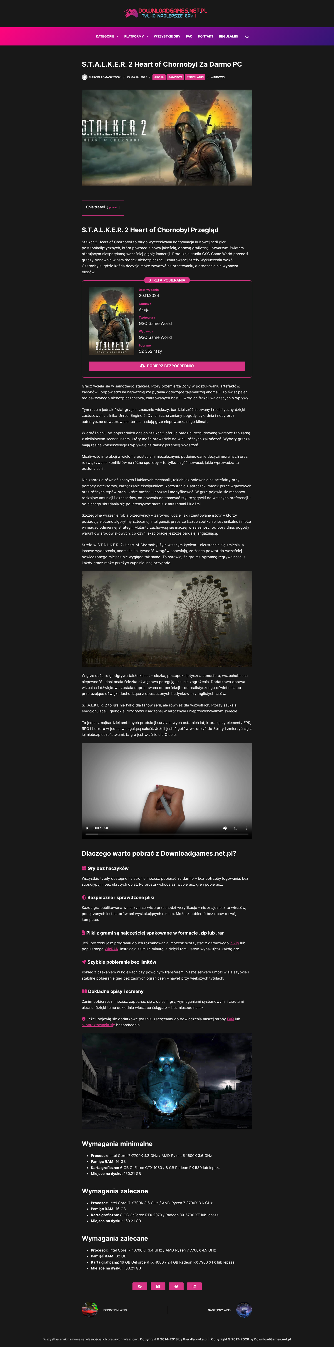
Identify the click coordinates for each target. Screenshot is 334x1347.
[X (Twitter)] (158, 1286)
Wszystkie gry (167, 36)
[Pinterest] (176, 1286)
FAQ (189, 36)
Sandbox (175, 77)
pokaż (113, 207)
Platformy (134, 36)
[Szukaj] (247, 36)
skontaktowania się (98, 1025)
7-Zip (234, 943)
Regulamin (228, 36)
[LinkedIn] (194, 1286)
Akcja (159, 77)
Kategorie (105, 36)
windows (218, 77)
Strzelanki (195, 77)
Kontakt (205, 36)
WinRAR (111, 949)
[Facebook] (139, 1286)
